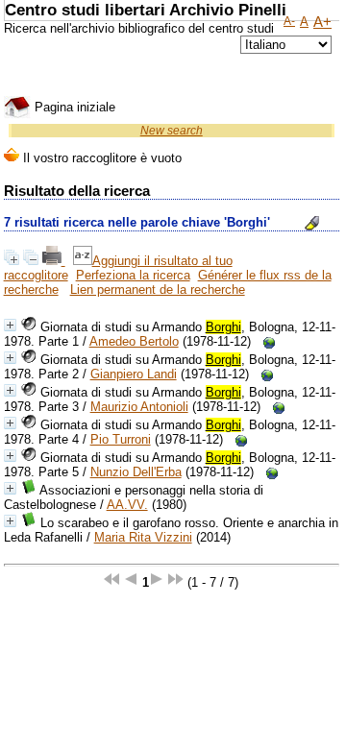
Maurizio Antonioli (139, 406)
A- (289, 21)
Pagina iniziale (73, 107)
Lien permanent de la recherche (157, 289)
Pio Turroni (120, 439)
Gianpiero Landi (133, 374)
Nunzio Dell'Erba (136, 472)
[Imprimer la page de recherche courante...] (53, 261)
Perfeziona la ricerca (133, 275)
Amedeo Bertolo (134, 341)
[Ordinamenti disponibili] (82, 261)
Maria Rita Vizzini (143, 537)
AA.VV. (127, 504)
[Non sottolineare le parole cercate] (312, 223)
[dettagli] (10, 325)
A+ (322, 22)
